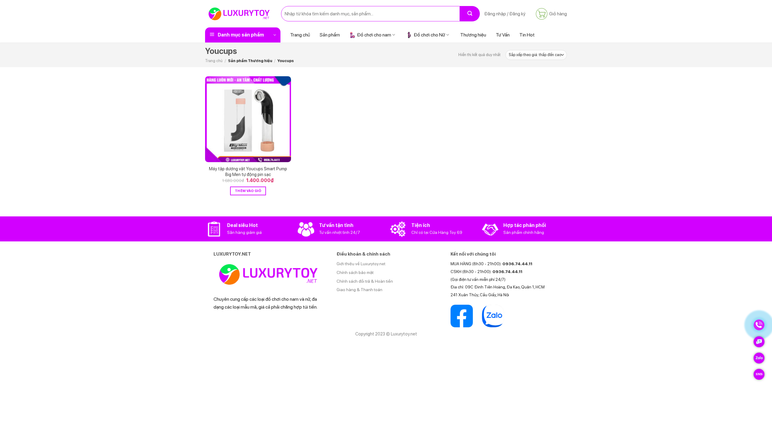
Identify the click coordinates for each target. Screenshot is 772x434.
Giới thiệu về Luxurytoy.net (361, 263)
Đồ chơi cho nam (374, 35)
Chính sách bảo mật (355, 272)
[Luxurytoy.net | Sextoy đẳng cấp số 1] (238, 14)
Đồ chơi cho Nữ (429, 35)
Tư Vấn (503, 35)
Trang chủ (300, 35)
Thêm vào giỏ (248, 191)
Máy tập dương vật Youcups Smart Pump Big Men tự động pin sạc (248, 171)
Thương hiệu (473, 35)
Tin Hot (527, 35)
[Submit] (470, 13)
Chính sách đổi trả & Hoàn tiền (365, 281)
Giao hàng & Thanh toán (359, 289)
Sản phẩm (330, 35)
